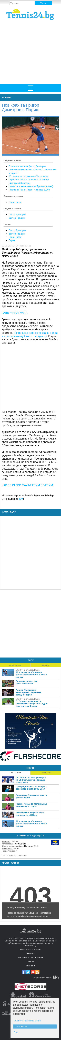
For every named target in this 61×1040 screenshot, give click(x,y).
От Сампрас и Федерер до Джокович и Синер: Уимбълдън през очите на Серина (31, 703)
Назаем (45, 665)
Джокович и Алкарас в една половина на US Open (30, 814)
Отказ (16, 1032)
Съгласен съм (20, 1026)
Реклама (30, 953)
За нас (30, 962)
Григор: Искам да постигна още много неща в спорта (31, 805)
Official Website (9, 855)
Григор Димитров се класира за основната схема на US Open (31, 787)
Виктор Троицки (17, 218)
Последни (45, 773)
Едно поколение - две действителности (26, 682)
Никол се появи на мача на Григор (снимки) (31, 186)
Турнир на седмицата (30, 835)
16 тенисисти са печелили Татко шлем (28, 176)
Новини (6, 97)
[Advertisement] (30, 51)
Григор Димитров (17, 214)
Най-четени (15, 773)
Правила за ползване (30, 949)
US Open (14, 841)
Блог (31, 660)
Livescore (22, 855)
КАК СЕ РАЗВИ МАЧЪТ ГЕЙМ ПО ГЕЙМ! (28, 485)
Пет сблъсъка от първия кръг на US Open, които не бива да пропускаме (31, 780)
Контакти (30, 966)
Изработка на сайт (43, 978)
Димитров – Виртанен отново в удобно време (31, 796)
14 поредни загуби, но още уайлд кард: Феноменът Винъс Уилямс (31, 674)
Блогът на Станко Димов (27, 670)
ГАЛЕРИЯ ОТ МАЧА (14, 312)
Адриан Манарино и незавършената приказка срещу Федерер (28, 692)
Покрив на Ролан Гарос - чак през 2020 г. (29, 189)
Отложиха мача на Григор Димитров (27, 166)
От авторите (15, 665)
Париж (12, 240)
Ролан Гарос (15, 202)
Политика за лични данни (30, 957)
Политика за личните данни (27, 1021)
